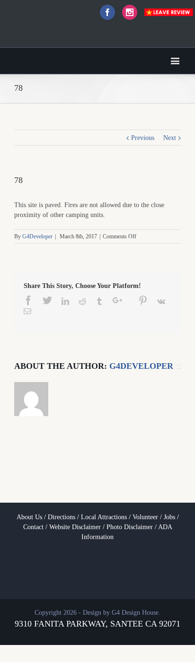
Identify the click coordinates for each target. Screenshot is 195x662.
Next (169, 137)
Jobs (169, 517)
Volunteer (145, 517)
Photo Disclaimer (129, 527)
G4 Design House (135, 612)
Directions (61, 517)
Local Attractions (104, 517)
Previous (142, 137)
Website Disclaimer (75, 527)
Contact (33, 527)
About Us (29, 517)
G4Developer (37, 236)
